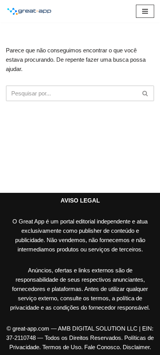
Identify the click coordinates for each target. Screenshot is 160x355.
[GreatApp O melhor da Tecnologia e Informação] (29, 11)
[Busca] (145, 93)
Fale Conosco (102, 347)
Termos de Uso (61, 347)
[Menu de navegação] (145, 11)
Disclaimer (136, 347)
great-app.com (30, 328)
